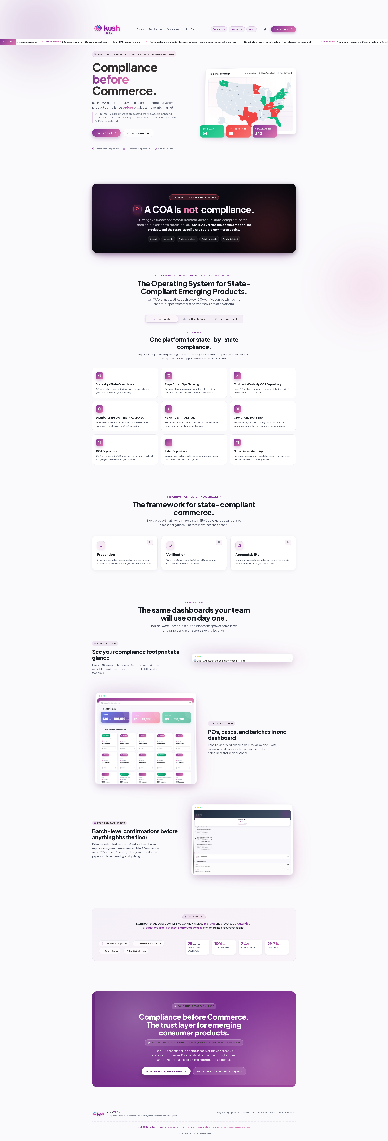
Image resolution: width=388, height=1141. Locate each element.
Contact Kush (281, 29)
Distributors (155, 29)
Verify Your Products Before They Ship (219, 1071)
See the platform (140, 132)
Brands (140, 29)
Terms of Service (266, 1112)
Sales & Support (287, 1112)
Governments (174, 29)
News (251, 29)
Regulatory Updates (228, 1112)
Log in (264, 29)
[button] (219, 122)
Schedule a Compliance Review (164, 1071)
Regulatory (219, 29)
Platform (191, 29)
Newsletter (237, 29)
